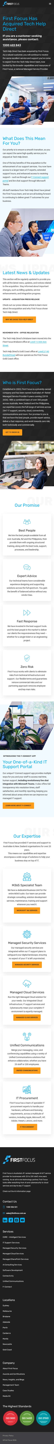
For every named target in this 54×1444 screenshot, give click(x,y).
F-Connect (7, 1287)
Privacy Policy (8, 1436)
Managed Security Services (14, 1248)
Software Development (13, 1270)
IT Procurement (27, 1127)
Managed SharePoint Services (15, 1259)
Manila (5, 1339)
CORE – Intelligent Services (14, 1237)
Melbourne (7, 1311)
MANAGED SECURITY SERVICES (27, 965)
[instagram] (16, 1220)
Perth (5, 1328)
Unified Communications (27, 1071)
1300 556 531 (12, 1207)
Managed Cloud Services (27, 1018)
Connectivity (8, 1276)
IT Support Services (11, 1243)
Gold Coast (7, 1350)
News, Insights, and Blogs (13, 1380)
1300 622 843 (12, 45)
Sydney (6, 1306)
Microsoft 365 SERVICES (27, 910)
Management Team (11, 1385)
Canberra (7, 1333)
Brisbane (6, 1316)
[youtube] (22, 1220)
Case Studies (8, 1391)
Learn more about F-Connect (18, 806)
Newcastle (7, 1344)
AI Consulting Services (12, 1265)
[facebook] (11, 1220)
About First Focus (10, 1368)
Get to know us (12, 432)
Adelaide (6, 1322)
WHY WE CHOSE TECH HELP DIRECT (19, 320)
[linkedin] (5, 1220)
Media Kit (6, 1396)
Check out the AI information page (16, 1191)
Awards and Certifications (14, 1374)
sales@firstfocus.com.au (16, 1213)
